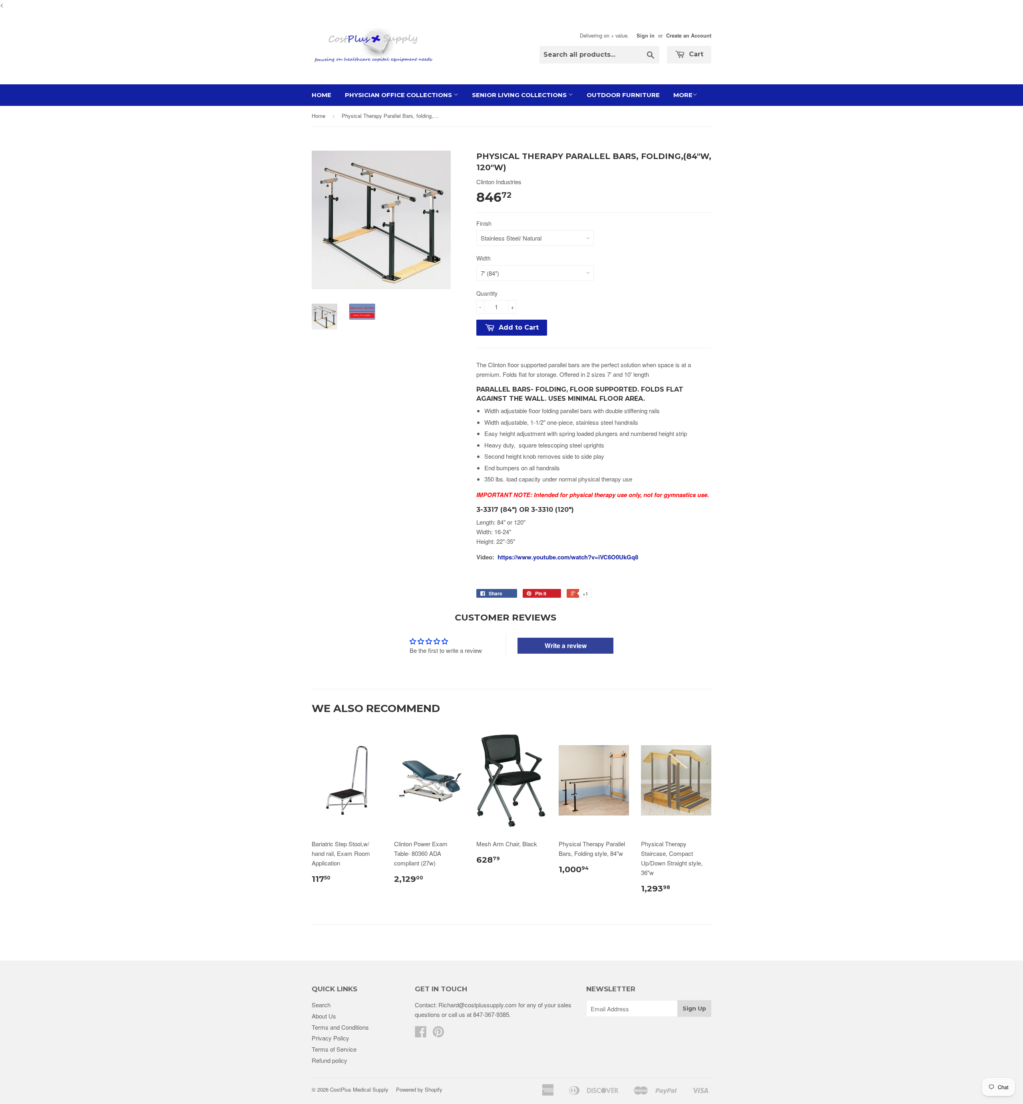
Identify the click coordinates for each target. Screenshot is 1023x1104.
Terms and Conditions (340, 1027)
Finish (484, 223)
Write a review (566, 645)
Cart (695, 54)
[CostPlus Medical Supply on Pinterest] (438, 1034)
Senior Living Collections (520, 95)
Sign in (646, 35)
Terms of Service (334, 1049)
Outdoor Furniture (623, 95)
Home (321, 95)
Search (321, 1005)
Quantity (487, 293)
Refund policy (329, 1060)
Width (483, 258)
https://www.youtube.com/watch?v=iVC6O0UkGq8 (568, 557)
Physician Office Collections (399, 95)
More (683, 95)
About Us (324, 1016)
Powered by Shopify (419, 1089)
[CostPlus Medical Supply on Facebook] (421, 1034)
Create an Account (688, 35)
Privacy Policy (330, 1038)
